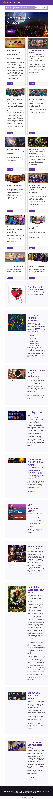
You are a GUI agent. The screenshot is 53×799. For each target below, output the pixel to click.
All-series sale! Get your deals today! (34, 745)
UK (39, 725)
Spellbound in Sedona (13, 149)
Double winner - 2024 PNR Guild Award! (35, 462)
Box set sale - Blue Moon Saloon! (34, 696)
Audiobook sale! (35, 287)
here (38, 792)
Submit (44, 7)
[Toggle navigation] (48, 2)
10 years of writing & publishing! (33, 318)
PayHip (34, 625)
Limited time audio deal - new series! (35, 590)
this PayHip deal (37, 652)
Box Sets (31, 264)
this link (35, 294)
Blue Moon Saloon (34, 185)
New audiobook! (35, 546)
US (37, 725)
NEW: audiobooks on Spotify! (34, 508)
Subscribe (11, 31)
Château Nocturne (12, 50)
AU (28, 726)
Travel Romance (11, 264)
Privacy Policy (26, 787)
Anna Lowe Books (14, 2)
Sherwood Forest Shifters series (34, 472)
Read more (9, 83)
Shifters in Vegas (12, 227)
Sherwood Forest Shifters (37, 149)
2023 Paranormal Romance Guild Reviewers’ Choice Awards (36, 475)
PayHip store (37, 437)
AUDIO (41, 766)
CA (42, 725)
